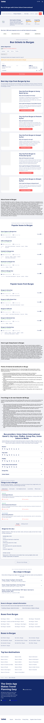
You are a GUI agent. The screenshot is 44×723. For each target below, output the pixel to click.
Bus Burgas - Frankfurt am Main (8, 621)
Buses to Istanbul (4, 656)
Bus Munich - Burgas (5, 645)
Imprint (11, 719)
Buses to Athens (4, 662)
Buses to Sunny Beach (19, 672)
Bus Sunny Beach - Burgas (34, 640)
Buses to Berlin (18, 662)
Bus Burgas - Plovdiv (33, 621)
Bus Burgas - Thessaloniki (34, 619)
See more (3, 54)
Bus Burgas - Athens (5, 619)
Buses (6, 677)
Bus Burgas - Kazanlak (5, 626)
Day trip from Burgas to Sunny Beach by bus (29, 92)
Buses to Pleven (18, 667)
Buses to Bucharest (33, 656)
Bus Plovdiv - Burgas (5, 637)
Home (2, 677)
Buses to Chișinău (33, 664)
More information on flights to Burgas (30, 608)
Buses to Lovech (18, 669)
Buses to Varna (4, 659)
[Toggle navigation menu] (42, 1)
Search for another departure (9, 48)
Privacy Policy (25, 719)
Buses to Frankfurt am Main (7, 664)
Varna (12, 51)
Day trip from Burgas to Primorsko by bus (27, 155)
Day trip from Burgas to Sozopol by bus (30, 136)
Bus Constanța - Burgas (34, 637)
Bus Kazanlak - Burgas (5, 643)
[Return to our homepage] (3, 1)
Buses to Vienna (18, 659)
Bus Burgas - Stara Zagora (20, 624)
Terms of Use (18, 719)
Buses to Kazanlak (33, 669)
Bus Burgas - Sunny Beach (34, 626)
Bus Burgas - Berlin (19, 619)
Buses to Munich (18, 664)
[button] (26, 13)
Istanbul (3, 51)
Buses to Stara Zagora (5, 669)
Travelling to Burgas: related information (10, 608)
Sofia (8, 51)
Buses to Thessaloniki (33, 662)
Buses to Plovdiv (4, 667)
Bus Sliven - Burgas (33, 643)
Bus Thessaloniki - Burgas (6, 640)
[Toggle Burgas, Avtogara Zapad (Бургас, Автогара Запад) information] (41, 585)
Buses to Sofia (18, 656)
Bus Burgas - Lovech (33, 624)
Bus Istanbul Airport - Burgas (21, 640)
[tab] (4, 488)
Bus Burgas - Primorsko (20, 626)
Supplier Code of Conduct (35, 719)
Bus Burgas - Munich (19, 621)
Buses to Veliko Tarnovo (34, 667)
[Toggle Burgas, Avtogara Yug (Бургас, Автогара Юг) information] (41, 580)
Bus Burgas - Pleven (5, 624)
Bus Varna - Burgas (19, 637)
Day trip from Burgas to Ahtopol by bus (30, 180)
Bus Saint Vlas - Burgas (20, 643)
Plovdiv (17, 51)
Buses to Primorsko (5, 672)
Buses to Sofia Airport (33, 659)
